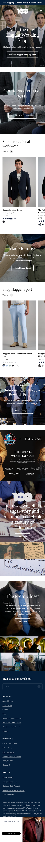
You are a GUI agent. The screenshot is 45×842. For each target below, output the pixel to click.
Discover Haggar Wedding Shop (22, 54)
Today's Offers (7, 760)
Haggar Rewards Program (12, 718)
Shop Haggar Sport (22, 268)
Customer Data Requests (11, 786)
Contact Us (6, 765)
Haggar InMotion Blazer (12, 210)
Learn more (22, 536)
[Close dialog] (43, 818)
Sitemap (5, 731)
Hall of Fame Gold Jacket (11, 722)
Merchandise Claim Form (11, 756)
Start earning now (22, 410)
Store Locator (7, 705)
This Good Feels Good (11, 727)
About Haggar (7, 701)
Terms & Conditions (9, 782)
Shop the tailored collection (22, 115)
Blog (4, 714)
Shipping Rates (8, 752)
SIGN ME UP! (11, 833)
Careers (5, 709)
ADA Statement (8, 794)
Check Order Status (9, 743)
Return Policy (7, 748)
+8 (17, 366)
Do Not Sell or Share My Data (13, 790)
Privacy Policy (7, 777)
